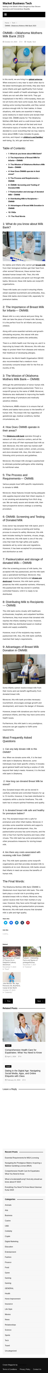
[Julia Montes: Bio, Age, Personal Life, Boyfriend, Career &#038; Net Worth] (12, 977)
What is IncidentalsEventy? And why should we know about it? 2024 (23, 1180)
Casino (8, 1221)
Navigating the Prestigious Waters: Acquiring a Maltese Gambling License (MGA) (23, 1164)
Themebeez (22, 1365)
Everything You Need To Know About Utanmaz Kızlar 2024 (23, 1188)
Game (7, 1273)
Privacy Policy (25, 1369)
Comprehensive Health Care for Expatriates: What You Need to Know (22, 1172)
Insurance (9, 1304)
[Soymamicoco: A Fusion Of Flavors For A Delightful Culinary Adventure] (12, 951)
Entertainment (10, 1252)
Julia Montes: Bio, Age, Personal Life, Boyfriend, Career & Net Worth (11, 985)
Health (29, 42)
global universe (35, 79)
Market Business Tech (17, 3)
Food (7, 1267)
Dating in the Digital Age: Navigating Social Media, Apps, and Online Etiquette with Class (22, 1073)
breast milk (40, 265)
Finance (8, 1262)
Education (9, 1247)
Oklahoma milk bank (15, 436)
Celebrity (8, 1231)
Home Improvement (12, 1299)
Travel (7, 1346)
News (7, 1319)
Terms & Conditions (10, 1369)
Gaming (8, 1278)
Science (8, 1330)
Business (8, 1215)
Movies (8, 1314)
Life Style (8, 1309)
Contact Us (37, 1369)
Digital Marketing (11, 1241)
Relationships (10, 1325)
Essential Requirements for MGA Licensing (22, 1158)
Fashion (8, 1257)
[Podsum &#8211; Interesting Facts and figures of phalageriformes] (32, 951)
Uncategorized (11, 1351)
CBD (7, 1226)
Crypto (7, 1236)
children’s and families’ (33, 137)
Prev (9, 1001)
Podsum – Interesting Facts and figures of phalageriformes (30, 960)
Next (39, 1001)
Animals (8, 1205)
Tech (34, 42)
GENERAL (9, 1288)
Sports (7, 1335)
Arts (6, 1210)
